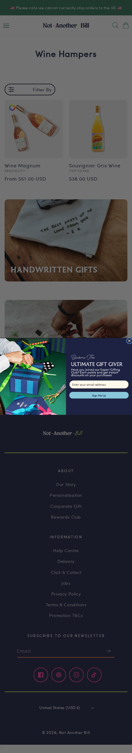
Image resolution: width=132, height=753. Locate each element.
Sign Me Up (99, 395)
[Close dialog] (129, 340)
